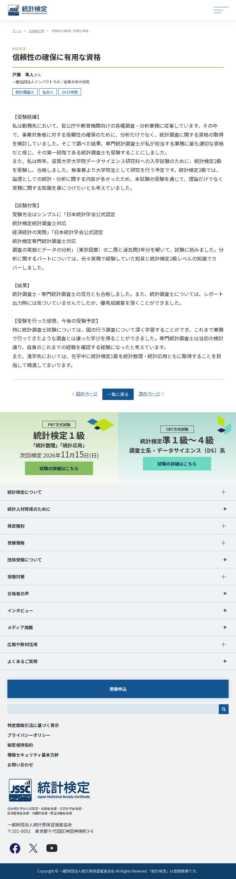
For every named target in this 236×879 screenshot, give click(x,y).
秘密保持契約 (20, 745)
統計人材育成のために (28, 509)
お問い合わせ (20, 764)
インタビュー (20, 610)
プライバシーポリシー (28, 735)
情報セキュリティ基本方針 (33, 755)
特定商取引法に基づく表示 (33, 725)
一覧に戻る (118, 394)
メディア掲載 (20, 627)
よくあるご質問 (22, 661)
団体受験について (24, 560)
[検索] (224, 709)
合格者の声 (18, 593)
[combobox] (113, 709)
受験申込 (118, 689)
